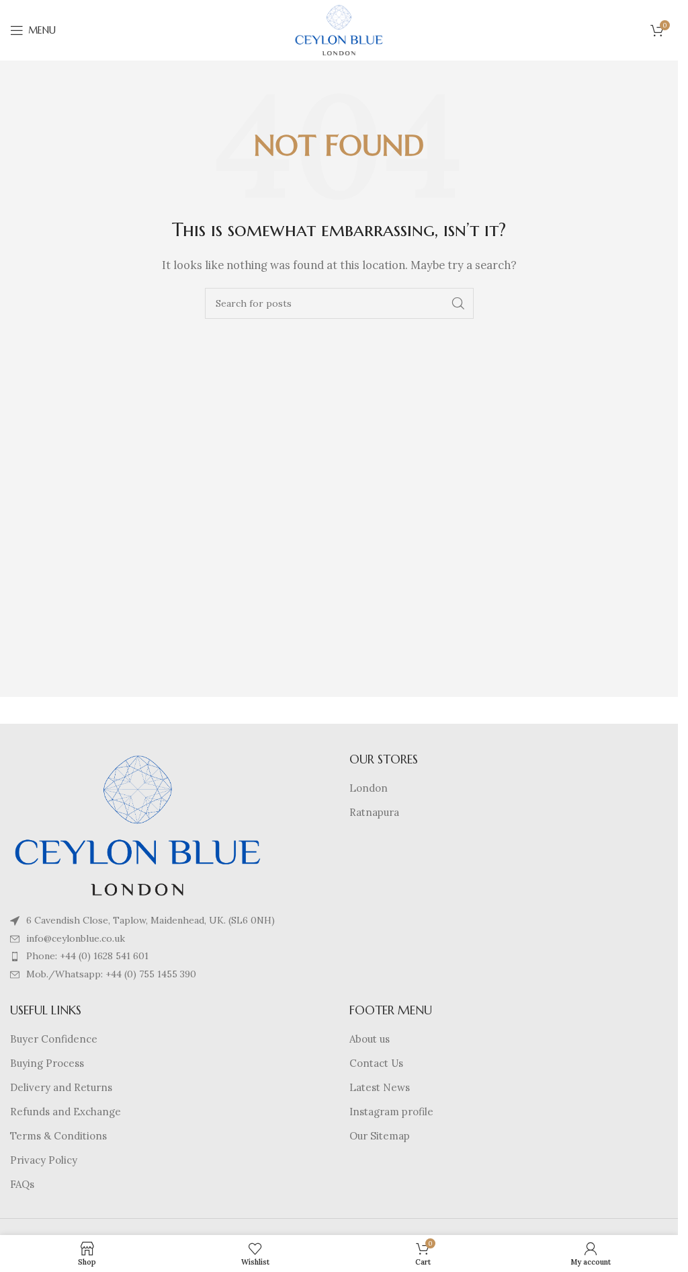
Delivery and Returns (61, 1087)
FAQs (22, 1184)
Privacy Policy (43, 1160)
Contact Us (376, 1063)
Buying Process (47, 1063)
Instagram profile (391, 1111)
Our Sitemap (379, 1135)
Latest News (379, 1087)
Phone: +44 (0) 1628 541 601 (87, 956)
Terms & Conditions (58, 1135)
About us (369, 1039)
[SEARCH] (458, 303)
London (368, 788)
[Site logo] (339, 29)
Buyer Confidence (53, 1039)
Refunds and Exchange (65, 1111)
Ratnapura (374, 812)
